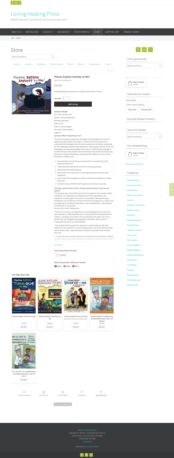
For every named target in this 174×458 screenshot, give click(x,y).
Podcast (131, 270)
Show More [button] (58, 245)
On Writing (132, 265)
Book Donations (134, 220)
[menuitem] (108, 71)
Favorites (81, 395)
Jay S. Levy (132, 235)
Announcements (134, 185)
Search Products (24, 395)
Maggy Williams (134, 250)
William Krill (132, 285)
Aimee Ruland (133, 180)
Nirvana (86, 446)
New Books (132, 260)
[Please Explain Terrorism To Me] (50, 295)
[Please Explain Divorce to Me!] (76, 295)
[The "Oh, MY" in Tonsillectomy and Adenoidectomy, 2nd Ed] (24, 351)
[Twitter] (16, 3)
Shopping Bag (101, 395)
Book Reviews (133, 225)
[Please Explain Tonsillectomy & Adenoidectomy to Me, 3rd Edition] (102, 295)
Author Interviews (135, 195)
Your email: (131, 100)
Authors (130, 200)
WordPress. (95, 446)
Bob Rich (131, 215)
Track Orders (63, 395)
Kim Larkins (132, 240)
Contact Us (87, 441)
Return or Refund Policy (87, 430)
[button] (108, 64)
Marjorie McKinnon (135, 255)
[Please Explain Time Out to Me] (24, 295)
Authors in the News (136, 205)
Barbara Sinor (133, 210)
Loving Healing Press (35, 13)
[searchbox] (33, 56)
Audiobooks (132, 190)
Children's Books (134, 230)
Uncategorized (133, 280)
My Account (43, 395)
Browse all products (134, 164)
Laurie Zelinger (133, 245)
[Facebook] (13, 3)
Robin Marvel (133, 275)
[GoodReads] (19, 3)
